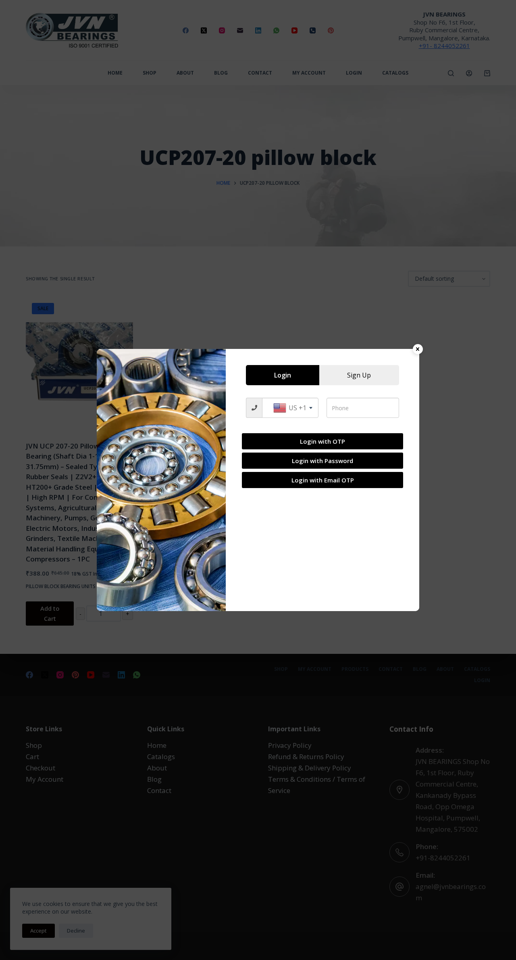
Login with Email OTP (322, 480)
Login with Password (322, 461)
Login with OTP (322, 441)
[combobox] (290, 407)
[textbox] (290, 407)
